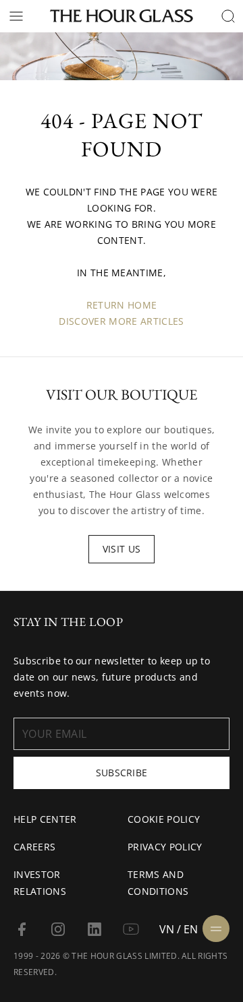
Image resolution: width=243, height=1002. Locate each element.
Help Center (45, 819)
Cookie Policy (164, 819)
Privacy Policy (165, 846)
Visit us (122, 548)
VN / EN (178, 929)
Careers (34, 846)
